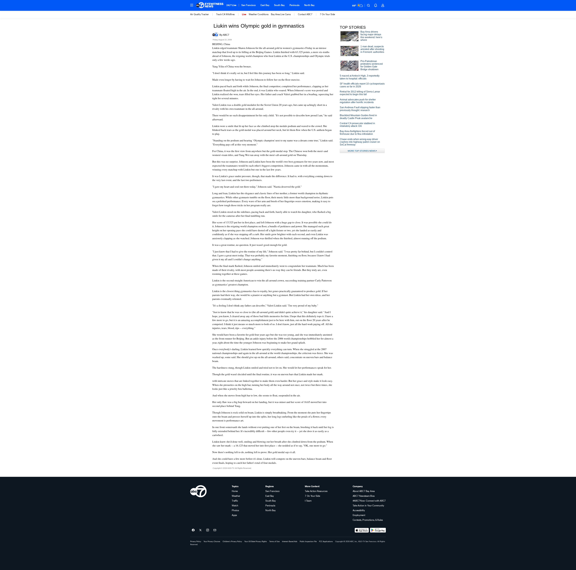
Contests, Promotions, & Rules (368, 520)
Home (235, 491)
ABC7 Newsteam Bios (364, 496)
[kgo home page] (198, 491)
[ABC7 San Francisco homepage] (209, 5)
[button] (192, 5)
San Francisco (248, 5)
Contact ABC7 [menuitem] (305, 14)
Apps (234, 515)
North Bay (309, 5)
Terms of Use (274, 541)
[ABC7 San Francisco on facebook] (193, 530)
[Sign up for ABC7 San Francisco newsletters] (215, 530)
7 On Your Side (312, 496)
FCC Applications (326, 541)
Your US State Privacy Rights (255, 541)
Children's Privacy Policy (232, 541)
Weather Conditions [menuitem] (258, 14)
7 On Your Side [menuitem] (327, 14)
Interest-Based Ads (289, 541)
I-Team (308, 501)
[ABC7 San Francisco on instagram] (208, 530)
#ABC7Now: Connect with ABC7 (369, 501)
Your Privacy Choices (212, 541)
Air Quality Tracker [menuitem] (199, 14)
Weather (236, 496)
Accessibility (359, 510)
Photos (235, 510)
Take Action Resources (316, 491)
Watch (235, 505)
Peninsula (294, 5)
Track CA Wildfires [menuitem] (225, 14)
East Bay (265, 5)
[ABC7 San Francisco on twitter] (200, 530)
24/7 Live (231, 5)
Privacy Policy (195, 541)
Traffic (235, 501)
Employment (359, 515)
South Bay (279, 5)
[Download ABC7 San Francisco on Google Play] (378, 530)
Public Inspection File (308, 541)
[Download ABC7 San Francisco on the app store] (362, 530)
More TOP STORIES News (361, 151)
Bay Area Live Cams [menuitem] (281, 14)
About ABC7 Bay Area (364, 491)
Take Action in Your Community (368, 505)
